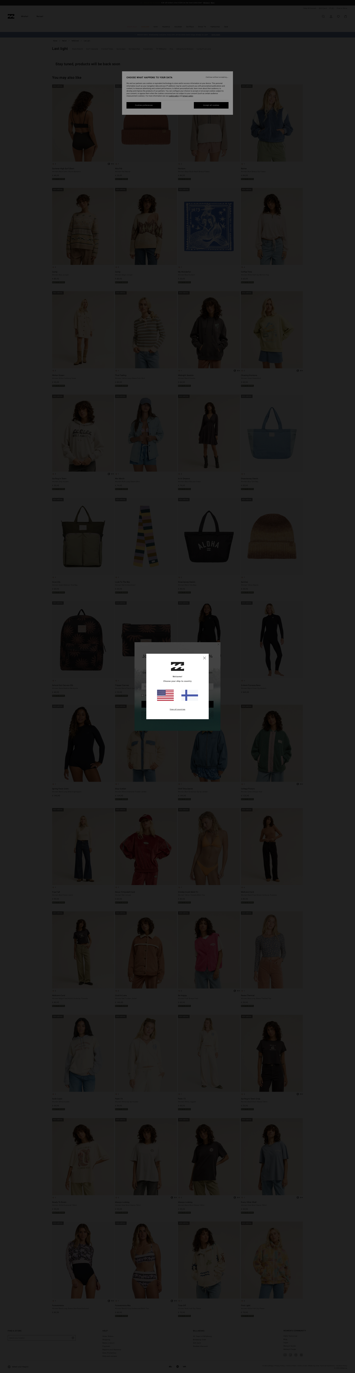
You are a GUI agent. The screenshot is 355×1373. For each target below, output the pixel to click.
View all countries (177, 709)
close (204, 657)
